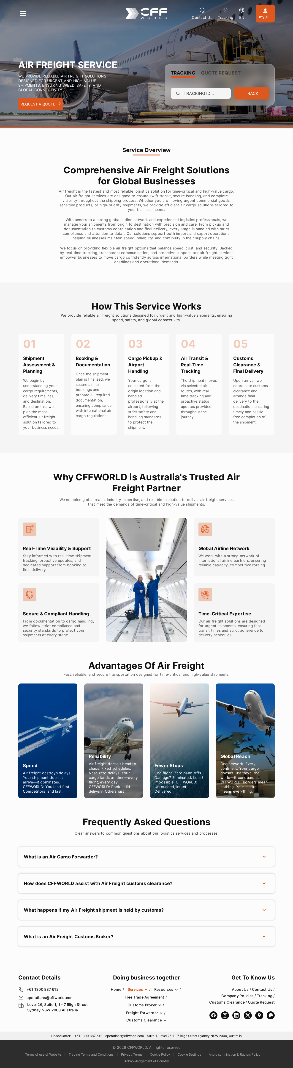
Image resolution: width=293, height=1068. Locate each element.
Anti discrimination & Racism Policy (234, 1054)
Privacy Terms (131, 1054)
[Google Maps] (259, 1015)
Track (251, 93)
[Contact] (271, 1015)
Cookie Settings (189, 1054)
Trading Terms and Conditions (91, 1054)
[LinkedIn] (236, 1015)
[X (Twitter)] (248, 1015)
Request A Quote (38, 104)
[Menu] (22, 13)
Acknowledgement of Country (146, 1061)
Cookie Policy (160, 1054)
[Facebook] (213, 1015)
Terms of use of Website (43, 1054)
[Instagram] (225, 1015)
